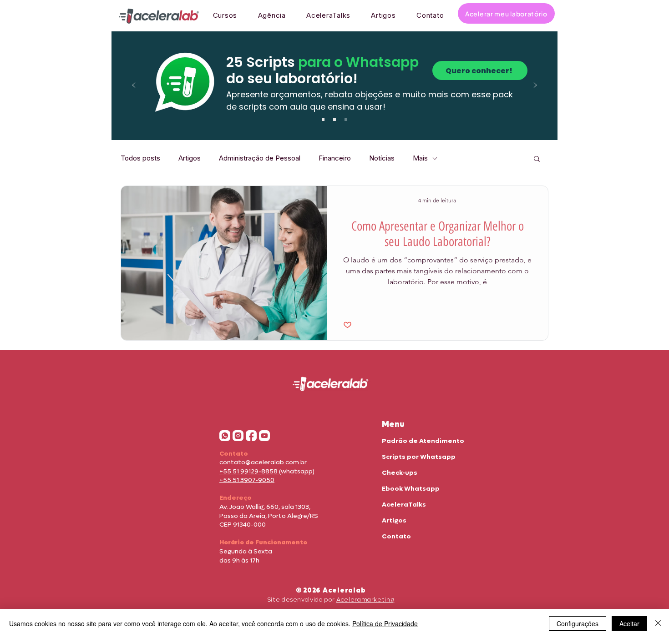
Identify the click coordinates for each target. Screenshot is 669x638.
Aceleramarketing (365, 599)
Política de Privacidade (385, 623)
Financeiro (335, 158)
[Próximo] (535, 85)
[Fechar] (658, 623)
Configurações (577, 623)
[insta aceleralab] (238, 435)
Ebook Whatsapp (411, 488)
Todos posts (140, 158)
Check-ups (399, 472)
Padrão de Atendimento (423, 441)
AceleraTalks (404, 504)
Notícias (382, 158)
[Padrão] (323, 119)
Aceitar (629, 623)
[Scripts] (334, 119)
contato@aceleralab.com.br (263, 462)
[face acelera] (251, 435)
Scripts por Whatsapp (419, 456)
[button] (536, 159)
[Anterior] (134, 85)
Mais (420, 158)
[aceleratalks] (264, 435)
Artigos (189, 158)
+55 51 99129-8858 (249, 471)
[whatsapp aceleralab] (224, 435)
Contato (396, 536)
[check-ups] (346, 119)
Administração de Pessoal (259, 158)
